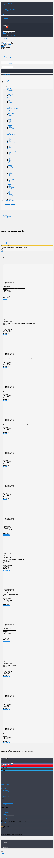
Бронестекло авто (7, 804)
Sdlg (9, 161)
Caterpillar (10, 93)
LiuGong (10, 99)
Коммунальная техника (12, 108)
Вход (5, 22)
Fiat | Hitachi (11, 167)
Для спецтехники (7, 70)
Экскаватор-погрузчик (12, 182)
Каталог (2, 799)
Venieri (9, 132)
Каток (8, 100)
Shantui (10, 90)
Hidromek (10, 189)
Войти (5, 33)
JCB (9, 101)
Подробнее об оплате (5, 784)
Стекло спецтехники (8, 803)
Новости (5, 795)
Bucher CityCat (11, 109)
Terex (9, 139)
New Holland (11, 128)
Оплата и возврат (7, 791)
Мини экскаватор (11, 134)
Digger (9, 119)
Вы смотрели (8, 81)
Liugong (10, 160)
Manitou (10, 147)
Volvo (9, 107)
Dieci (9, 145)
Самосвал (8, 140)
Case (9, 91)
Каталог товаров (6, 74)
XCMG (10, 166)
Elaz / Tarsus (11, 187)
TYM (9, 149)
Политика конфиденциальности (10, 792)
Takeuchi (10, 130)
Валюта (5, 814)
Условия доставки (7, 790)
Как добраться (4, 822)
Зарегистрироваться (14, 35)
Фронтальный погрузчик (12, 151)
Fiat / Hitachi (11, 188)
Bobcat (9, 115)
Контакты (3, 65)
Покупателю (11, 58)
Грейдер (9, 97)
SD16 (5, 243)
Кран (8, 112)
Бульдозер (9, 71)
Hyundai (10, 121)
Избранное (7, 80)
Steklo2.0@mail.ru (7, 831)
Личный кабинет (4, 808)
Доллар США (9, 816)
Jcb (9, 122)
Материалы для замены (10, 200)
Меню (4, 20)
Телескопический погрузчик (13, 142)
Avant (9, 114)
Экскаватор (9, 165)
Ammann (10, 102)
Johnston (10, 110)
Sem (9, 153)
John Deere (10, 94)
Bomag (10, 103)
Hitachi (10, 157)
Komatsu (10, 95)
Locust (9, 126)
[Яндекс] (7, 27)
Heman (10, 120)
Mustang (10, 127)
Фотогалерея (6, 796)
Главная (6, 18)
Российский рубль (10, 815)
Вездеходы (9, 96)
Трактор (9, 148)
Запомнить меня (8, 32)
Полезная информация (8, 63)
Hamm (9, 104)
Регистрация (7, 83)
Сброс (2, 251)
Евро (7, 818)
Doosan (10, 171)
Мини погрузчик (11, 113)
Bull (9, 154)
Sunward (10, 129)
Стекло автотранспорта (8, 801)
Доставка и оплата (7, 61)
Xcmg (9, 164)
